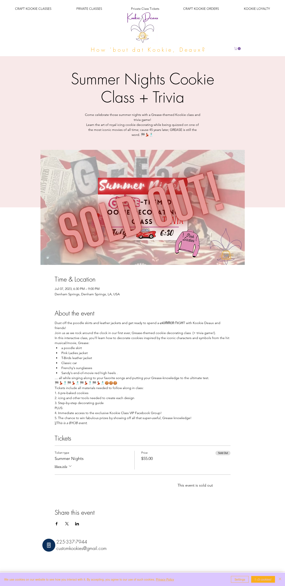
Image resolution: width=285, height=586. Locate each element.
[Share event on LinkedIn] (77, 523)
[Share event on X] (67, 523)
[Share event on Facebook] (57, 523)
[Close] (279, 579)
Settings (240, 579)
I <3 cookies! (263, 579)
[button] (237, 48)
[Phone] (48, 545)
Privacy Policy (165, 579)
